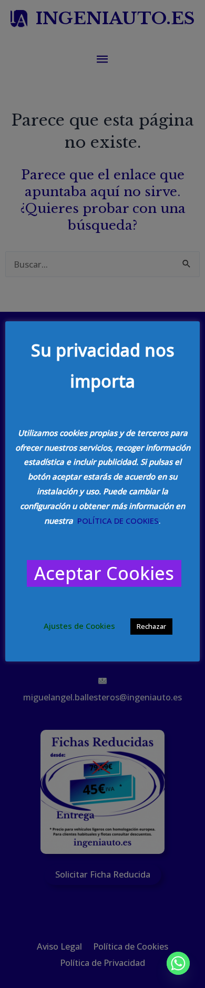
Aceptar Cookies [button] (104, 573)
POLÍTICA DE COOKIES (118, 520)
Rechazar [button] (151, 626)
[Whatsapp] (178, 963)
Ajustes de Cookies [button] (79, 625)
